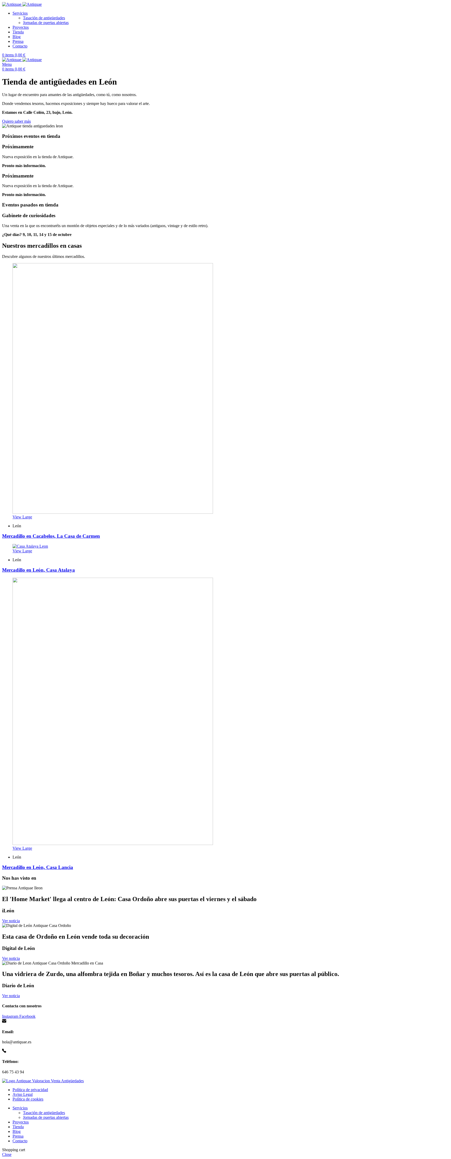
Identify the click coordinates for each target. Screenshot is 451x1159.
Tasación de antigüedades (44, 18)
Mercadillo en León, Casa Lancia (37, 867)
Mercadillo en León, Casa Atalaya (38, 570)
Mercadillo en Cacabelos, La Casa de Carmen (51, 536)
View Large (22, 517)
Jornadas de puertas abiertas (46, 22)
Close (6, 1154)
